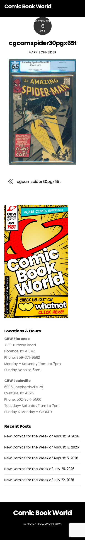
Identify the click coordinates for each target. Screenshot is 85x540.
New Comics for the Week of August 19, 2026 (41, 436)
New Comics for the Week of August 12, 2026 (41, 447)
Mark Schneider (42, 52)
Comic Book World (40, 524)
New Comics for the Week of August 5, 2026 (41, 458)
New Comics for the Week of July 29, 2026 (39, 468)
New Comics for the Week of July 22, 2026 (39, 480)
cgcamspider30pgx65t (43, 43)
